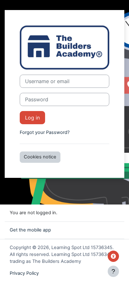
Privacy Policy (24, 273)
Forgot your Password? (45, 132)
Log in (32, 117)
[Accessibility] (113, 256)
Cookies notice (40, 157)
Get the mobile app (30, 230)
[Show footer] (113, 271)
